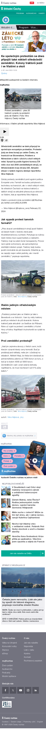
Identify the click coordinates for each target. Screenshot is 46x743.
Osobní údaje (16, 722)
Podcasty (6, 673)
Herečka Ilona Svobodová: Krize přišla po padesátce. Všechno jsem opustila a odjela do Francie (28, 539)
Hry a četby (8, 451)
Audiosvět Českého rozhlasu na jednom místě (19, 477)
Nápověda (28, 646)
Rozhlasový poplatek (33, 661)
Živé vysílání (8, 466)
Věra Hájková (22, 297)
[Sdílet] (6, 140)
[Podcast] (2, 140)
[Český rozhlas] (8, 3)
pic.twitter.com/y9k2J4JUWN (14, 203)
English (40, 722)
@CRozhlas (37, 200)
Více (34, 27)
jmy (21, 417)
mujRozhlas (6, 444)
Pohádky (18, 456)
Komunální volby (9, 646)
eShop (5, 653)
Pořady (6, 461)
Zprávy (4, 73)
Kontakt (27, 657)
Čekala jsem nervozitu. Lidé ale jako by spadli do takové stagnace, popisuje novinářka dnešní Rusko (22, 602)
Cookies (5, 722)
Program (20, 13)
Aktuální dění (8, 27)
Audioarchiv (31, 13)
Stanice (5, 650)
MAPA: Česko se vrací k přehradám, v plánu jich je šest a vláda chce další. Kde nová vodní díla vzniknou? (23, 612)
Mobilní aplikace (9, 676)
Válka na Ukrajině (9, 643)
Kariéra (27, 653)
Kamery (42, 13)
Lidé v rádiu (29, 650)
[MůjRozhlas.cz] (4, 85)
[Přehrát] (4, 132)
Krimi (6, 456)
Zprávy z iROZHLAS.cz (13, 565)
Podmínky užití (29, 722)
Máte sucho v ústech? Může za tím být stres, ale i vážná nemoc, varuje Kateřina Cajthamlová (28, 515)
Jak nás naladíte (31, 643)
